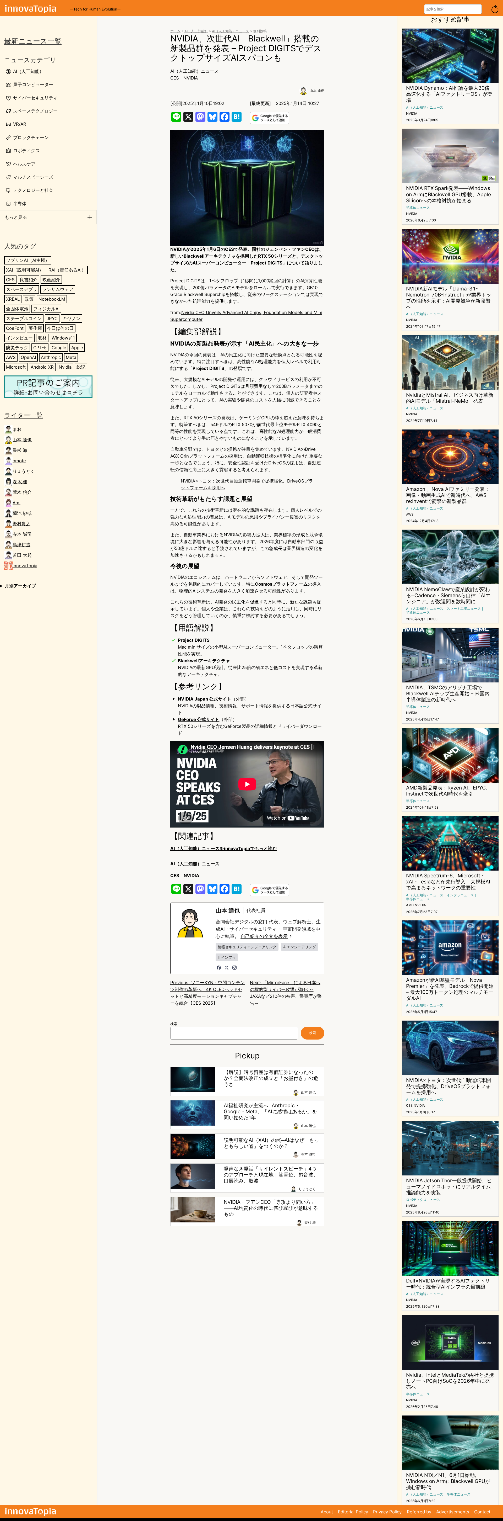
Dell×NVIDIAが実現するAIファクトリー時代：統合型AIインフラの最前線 (448, 1284)
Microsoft (16, 367)
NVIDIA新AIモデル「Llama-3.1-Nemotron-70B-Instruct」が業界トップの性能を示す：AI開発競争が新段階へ (448, 298)
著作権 (35, 328)
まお (17, 429)
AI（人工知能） (196, 31)
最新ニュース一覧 (33, 41)
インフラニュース (460, 895)
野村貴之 (21, 523)
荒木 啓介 (22, 492)
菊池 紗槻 (22, 513)
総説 (80, 367)
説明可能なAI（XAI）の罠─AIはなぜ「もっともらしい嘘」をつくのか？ (271, 1143)
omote (19, 460)
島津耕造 (21, 544)
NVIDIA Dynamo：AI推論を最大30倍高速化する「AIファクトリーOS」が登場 (449, 94)
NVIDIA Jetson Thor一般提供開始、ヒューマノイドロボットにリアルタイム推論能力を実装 (449, 1187)
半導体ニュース (418, 208)
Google (59, 347)
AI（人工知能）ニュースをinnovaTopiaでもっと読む (223, 848)
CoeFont (15, 328)
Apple (77, 347)
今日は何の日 (60, 328)
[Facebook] (219, 967)
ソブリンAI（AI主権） (28, 260)
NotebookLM (52, 299)
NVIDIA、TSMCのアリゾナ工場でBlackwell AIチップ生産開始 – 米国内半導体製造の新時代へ (448, 694)
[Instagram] (234, 967)
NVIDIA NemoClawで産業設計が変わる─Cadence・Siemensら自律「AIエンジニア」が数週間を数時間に (448, 595)
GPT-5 (40, 347)
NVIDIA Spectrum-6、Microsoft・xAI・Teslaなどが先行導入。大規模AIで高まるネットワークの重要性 (448, 882)
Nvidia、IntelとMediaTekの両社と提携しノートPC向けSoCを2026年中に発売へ (450, 1381)
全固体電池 (17, 308)
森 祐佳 (20, 481)
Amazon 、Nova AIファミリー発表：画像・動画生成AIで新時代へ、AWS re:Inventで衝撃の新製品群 (448, 495)
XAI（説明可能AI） (24, 270)
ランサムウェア (57, 289)
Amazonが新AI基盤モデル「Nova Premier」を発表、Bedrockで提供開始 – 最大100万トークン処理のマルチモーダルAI (450, 989)
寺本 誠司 (22, 534)
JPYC (52, 318)
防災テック (17, 347)
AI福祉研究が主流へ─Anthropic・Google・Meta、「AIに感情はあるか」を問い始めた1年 (270, 1112)
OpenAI (28, 357)
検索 (173, 1024)
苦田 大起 (22, 555)
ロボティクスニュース (423, 1200)
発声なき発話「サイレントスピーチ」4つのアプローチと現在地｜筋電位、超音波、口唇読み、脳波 (271, 1175)
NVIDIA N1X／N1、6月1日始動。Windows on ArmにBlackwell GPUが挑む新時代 (448, 1481)
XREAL (13, 299)
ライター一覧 (23, 415)
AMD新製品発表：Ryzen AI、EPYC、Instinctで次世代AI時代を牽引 (448, 791)
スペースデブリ (21, 289)
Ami (16, 502)
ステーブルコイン (24, 318)
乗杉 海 (20, 450)
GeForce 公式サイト (198, 719)
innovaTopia (25, 565)
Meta (71, 357)
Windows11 (63, 338)
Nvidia (65, 367)
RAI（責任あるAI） (67, 270)
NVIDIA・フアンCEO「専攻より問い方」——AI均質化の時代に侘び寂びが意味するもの (271, 1208)
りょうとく (24, 471)
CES (10, 279)
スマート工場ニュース (464, 609)
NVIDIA (190, 78)
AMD (410, 905)
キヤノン (71, 318)
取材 (42, 338)
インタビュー (19, 338)
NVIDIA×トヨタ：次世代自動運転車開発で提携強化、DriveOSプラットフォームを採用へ (448, 1086)
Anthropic (51, 357)
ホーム (175, 31)
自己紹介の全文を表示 (264, 936)
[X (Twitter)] (226, 967)
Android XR (42, 367)
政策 (29, 299)
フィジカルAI (46, 308)
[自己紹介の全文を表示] (291, 936)
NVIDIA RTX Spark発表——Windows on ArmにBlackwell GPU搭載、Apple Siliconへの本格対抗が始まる (448, 194)
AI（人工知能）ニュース (230, 31)
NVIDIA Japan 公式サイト (204, 699)
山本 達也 (22, 439)
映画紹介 (51, 279)
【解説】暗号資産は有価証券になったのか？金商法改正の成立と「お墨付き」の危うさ (271, 1078)
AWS (11, 357)
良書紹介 (28, 279)
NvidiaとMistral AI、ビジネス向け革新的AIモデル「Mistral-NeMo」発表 (449, 398)
